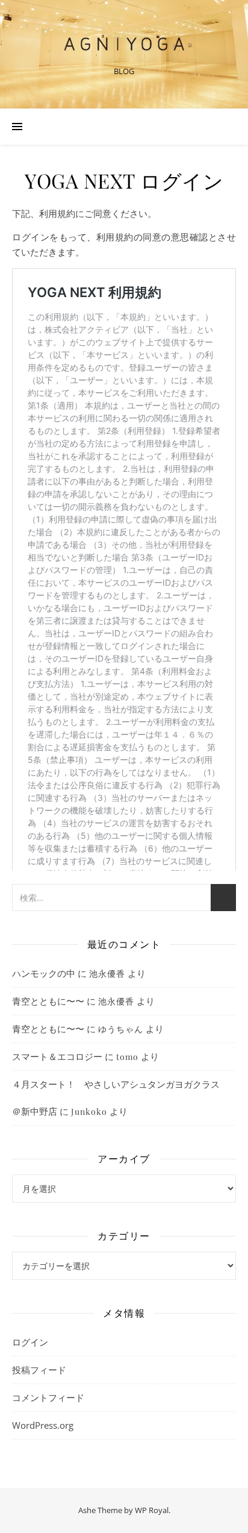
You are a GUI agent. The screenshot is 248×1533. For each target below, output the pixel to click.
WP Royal (152, 1510)
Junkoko (89, 1111)
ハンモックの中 (43, 973)
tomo (127, 1056)
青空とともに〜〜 (48, 1001)
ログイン (30, 1342)
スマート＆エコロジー (57, 1056)
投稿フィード (39, 1370)
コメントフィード (48, 1397)
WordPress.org (42, 1425)
